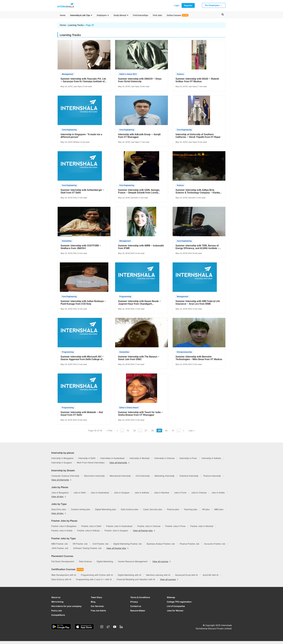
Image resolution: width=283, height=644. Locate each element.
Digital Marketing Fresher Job (127, 544)
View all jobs (57, 496)
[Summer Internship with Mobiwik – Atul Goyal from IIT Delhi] (80, 389)
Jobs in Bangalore (60, 492)
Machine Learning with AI (158, 575)
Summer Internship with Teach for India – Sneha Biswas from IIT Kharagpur (140, 413)
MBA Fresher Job (59, 544)
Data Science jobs (129, 509)
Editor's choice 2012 (128, 74)
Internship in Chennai (164, 458)
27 (146, 430)
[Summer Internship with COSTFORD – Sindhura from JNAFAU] (84, 223)
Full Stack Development (62, 561)
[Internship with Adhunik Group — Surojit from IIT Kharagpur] (141, 111)
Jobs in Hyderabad (100, 492)
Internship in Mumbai (139, 458)
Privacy (134, 601)
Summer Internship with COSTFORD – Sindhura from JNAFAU (81, 247)
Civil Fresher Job (100, 544)
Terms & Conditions (140, 597)
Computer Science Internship (65, 476)
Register (188, 5)
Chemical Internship (188, 476)
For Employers (212, 5)
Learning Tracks (76, 25)
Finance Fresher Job (189, 544)
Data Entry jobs (58, 509)
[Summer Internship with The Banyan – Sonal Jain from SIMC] (141, 334)
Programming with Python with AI (97, 575)
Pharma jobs (173, 509)
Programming (125, 296)
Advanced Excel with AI (186, 575)
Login (176, 5)
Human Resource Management (133, 561)
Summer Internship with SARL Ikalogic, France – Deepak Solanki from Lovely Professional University (139, 191)
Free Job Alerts (98, 610)
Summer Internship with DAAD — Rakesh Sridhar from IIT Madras (197, 80)
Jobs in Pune (180, 492)
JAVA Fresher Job (59, 548)
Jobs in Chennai (199, 492)
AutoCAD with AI (210, 575)
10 (128, 430)
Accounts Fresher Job (214, 544)
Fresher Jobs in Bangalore (63, 526)
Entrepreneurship (184, 352)
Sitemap (171, 597)
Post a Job (56, 610)
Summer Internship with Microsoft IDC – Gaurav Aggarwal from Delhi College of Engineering (82, 358)
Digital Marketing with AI (129, 575)
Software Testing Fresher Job (87, 548)
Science (180, 74)
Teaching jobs (190, 509)
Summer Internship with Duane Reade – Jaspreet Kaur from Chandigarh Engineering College (139, 302)
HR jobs (205, 509)
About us (55, 597)
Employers (102, 15)
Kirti (75, 198)
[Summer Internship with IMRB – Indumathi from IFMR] (141, 223)
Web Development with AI (63, 575)
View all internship (118, 462)
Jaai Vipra (77, 86)
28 (152, 430)
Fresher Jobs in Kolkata (88, 530)
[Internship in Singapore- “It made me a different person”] (80, 111)
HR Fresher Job (80, 544)
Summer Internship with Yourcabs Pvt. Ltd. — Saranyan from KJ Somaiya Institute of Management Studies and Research (83, 80)
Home (62, 15)
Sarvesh (134, 198)
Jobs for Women (175, 610)
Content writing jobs (80, 509)
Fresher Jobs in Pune (175, 526)
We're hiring (57, 601)
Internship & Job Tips (80, 15)
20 (134, 430)
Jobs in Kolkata (141, 492)
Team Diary (96, 597)
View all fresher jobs (143, 530)
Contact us (135, 606)
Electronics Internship (94, 476)
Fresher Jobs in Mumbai (201, 526)
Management (67, 74)
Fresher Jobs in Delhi (91, 526)
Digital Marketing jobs (105, 509)
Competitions (58, 615)
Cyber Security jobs (152, 509)
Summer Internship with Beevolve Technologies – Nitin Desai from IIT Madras (199, 358)
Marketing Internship (165, 476)
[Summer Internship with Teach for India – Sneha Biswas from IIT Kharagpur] (141, 389)
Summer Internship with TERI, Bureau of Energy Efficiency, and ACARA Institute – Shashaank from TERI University (197, 247)
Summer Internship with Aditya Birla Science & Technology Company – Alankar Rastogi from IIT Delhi (198, 191)
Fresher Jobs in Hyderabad (119, 526)
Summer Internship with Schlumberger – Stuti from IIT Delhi (82, 191)
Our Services (97, 606)
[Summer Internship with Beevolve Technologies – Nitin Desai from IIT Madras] (199, 334)
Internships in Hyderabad (112, 458)
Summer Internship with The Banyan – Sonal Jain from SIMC (138, 358)
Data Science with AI (61, 579)
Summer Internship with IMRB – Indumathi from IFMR (141, 247)
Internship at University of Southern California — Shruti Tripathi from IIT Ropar (198, 135)
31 (173, 430)
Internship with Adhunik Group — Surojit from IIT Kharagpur (139, 135)
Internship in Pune (188, 458)
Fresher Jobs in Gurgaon (116, 530)
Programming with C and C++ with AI (94, 579)
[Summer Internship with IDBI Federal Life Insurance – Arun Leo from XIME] (195, 278)
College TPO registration (179, 601)
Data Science (85, 561)
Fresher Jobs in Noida (61, 530)
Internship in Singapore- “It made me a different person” (81, 135)
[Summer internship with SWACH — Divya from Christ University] (141, 56)
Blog (93, 601)
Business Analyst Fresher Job (161, 544)
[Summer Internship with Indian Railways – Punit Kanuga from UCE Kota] (84, 278)
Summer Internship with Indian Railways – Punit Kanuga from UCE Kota (83, 302)
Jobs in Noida (218, 492)
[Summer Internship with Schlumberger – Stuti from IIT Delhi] (80, 167)
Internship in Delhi (86, 458)
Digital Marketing (105, 561)
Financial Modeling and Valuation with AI (136, 579)
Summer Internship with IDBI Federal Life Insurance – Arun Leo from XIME (198, 302)
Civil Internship (143, 476)
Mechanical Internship (120, 476)
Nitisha (76, 142)
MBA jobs (218, 509)
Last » (191, 430)
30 (166, 430)
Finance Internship (212, 476)
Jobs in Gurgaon (122, 492)
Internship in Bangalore (62, 458)
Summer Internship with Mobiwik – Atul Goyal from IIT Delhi (82, 413)
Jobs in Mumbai (161, 492)
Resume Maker (137, 610)
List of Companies (176, 606)
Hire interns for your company (66, 606)
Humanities (67, 241)
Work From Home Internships (91, 462)
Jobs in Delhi (79, 492)
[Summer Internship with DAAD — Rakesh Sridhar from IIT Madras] (199, 56)
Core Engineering (69, 130)
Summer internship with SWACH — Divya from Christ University (139, 80)
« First (109, 430)
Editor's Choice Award (128, 407)
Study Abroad (119, 15)
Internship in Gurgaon (61, 462)
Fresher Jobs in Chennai (148, 526)
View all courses (160, 561)
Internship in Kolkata (211, 458)
